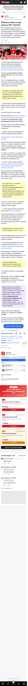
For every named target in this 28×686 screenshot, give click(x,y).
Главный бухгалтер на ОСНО (9, 417)
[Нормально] (20, 333)
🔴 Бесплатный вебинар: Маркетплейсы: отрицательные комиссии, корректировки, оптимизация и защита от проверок (13, 8)
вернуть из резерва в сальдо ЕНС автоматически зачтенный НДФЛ (12, 246)
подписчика (6, 357)
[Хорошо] (16, 333)
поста (14, 357)
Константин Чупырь (8, 458)
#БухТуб (20, 336)
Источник (4, 340)
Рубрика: (3, 342)
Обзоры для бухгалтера (9, 19)
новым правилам (16, 210)
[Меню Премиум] (11, 2)
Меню (19, 684)
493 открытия (4, 345)
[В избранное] (8, 42)
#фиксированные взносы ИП (9, 336)
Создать (13, 684)
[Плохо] (24, 333)
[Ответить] (8, 463)
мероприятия (23, 357)
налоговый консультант (8, 469)
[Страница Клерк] (2, 16)
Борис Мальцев (7, 467)
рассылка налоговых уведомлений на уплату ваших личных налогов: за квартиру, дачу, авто (12, 165)
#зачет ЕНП (19, 338)
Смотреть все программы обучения (13, 447)
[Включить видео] (13, 52)
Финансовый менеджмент (9, 433)
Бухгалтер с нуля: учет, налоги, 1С (11, 402)
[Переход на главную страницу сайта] (5, 2)
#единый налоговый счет (8, 338)
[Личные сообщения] (21, 2)
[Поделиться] (10, 42)
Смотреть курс (13, 409)
